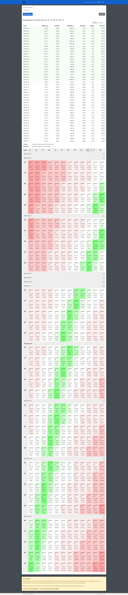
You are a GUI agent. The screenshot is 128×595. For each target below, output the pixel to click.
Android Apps (92, 2)
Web (99, 2)
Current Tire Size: (28, 7)
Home (86, 2)
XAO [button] (102, 2)
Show (104, 154)
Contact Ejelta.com (100, 594)
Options (102, 14)
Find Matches (28, 14)
